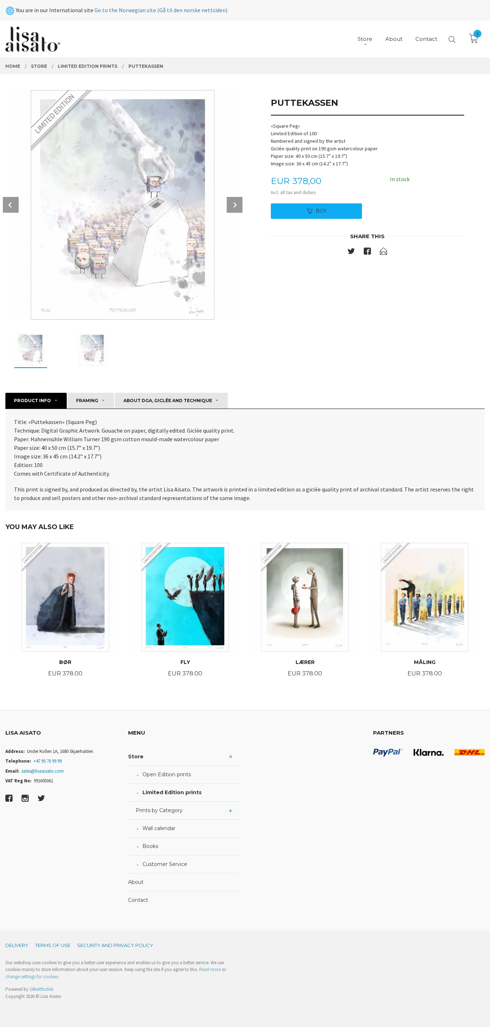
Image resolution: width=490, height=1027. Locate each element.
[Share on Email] (383, 252)
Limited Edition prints (172, 792)
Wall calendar (158, 828)
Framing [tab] (87, 400)
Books (150, 846)
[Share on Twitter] (351, 252)
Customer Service (164, 864)
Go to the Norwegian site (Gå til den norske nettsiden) (160, 10)
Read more (210, 969)
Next (234, 205)
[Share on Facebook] (367, 252)
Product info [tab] (32, 400)
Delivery (16, 945)
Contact (138, 900)
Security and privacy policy (115, 945)
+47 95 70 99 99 (47, 761)
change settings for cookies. (32, 977)
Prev (11, 205)
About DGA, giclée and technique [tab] (167, 400)
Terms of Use (52, 945)
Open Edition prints (166, 774)
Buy (321, 211)
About (135, 882)
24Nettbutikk (41, 989)
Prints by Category (159, 810)
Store (135, 756)
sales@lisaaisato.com (43, 771)
